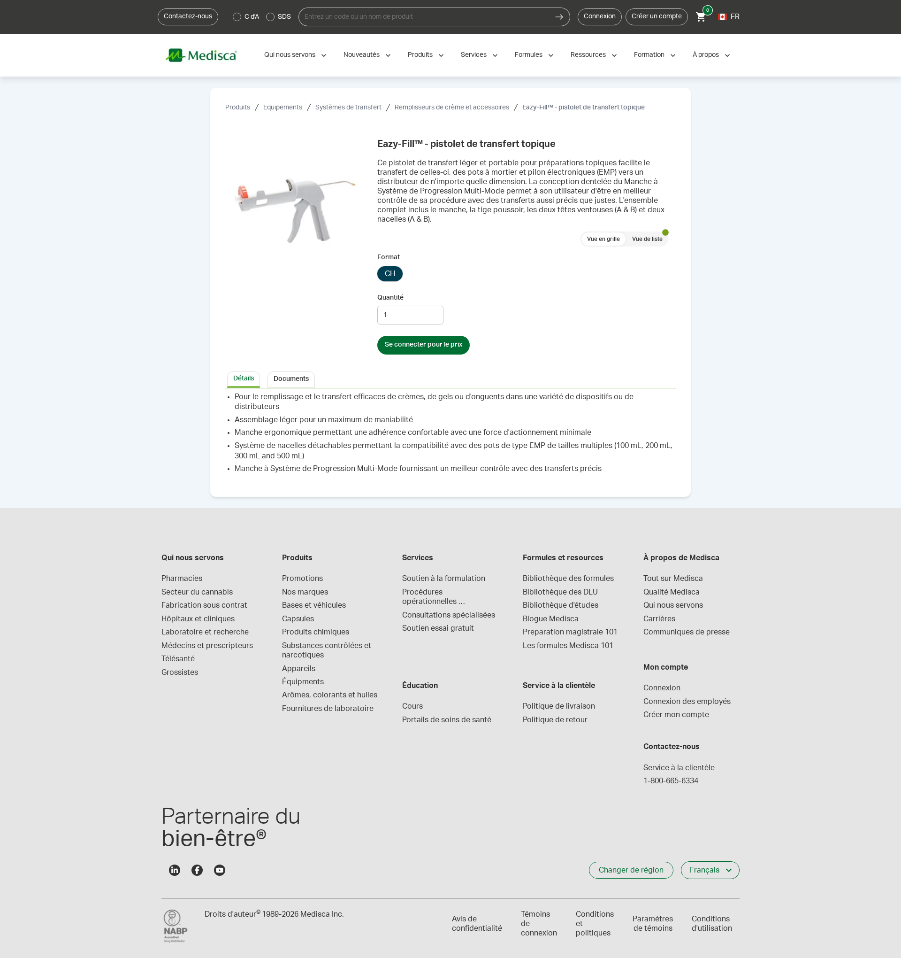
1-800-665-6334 (670, 781)
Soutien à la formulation (443, 578)
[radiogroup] (262, 17)
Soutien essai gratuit (438, 628)
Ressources (588, 55)
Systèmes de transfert (348, 107)
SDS (284, 17)
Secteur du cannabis (197, 592)
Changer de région (631, 870)
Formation (649, 55)
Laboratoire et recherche (205, 632)
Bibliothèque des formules (568, 578)
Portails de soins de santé (446, 720)
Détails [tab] (243, 378)
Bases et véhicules (314, 605)
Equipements (282, 107)
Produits (420, 55)
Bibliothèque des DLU (560, 592)
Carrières (659, 619)
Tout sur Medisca (673, 578)
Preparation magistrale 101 (570, 632)
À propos (706, 55)
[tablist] (450, 379)
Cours (412, 706)
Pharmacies (181, 578)
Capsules (298, 619)
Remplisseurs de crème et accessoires (452, 107)
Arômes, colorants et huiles (329, 695)
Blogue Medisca (551, 619)
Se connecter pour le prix (423, 344)
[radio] (237, 17)
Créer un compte (657, 16)
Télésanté (178, 659)
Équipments (303, 682)
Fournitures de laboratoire (328, 708)
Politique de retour (555, 720)
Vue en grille (603, 239)
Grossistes (179, 672)
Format (388, 257)
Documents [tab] (291, 379)
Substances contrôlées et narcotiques (327, 650)
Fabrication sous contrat (204, 605)
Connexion (600, 16)
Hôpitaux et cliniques (198, 619)
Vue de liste (647, 239)
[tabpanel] (450, 437)
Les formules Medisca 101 (568, 645)
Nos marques (305, 592)
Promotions (302, 578)
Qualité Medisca (671, 592)
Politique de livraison (559, 706)
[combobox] (423, 17)
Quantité (390, 297)
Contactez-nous (188, 16)
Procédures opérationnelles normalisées (430, 597)
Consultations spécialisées (448, 615)
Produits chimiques (315, 632)
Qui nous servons (289, 55)
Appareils (298, 668)
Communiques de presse (686, 632)
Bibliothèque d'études (560, 605)
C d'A (251, 17)
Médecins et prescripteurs (207, 645)
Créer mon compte (676, 714)
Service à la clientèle (679, 768)
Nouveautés (362, 55)
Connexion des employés (687, 701)
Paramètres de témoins (653, 923)
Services (474, 55)
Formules (528, 55)
